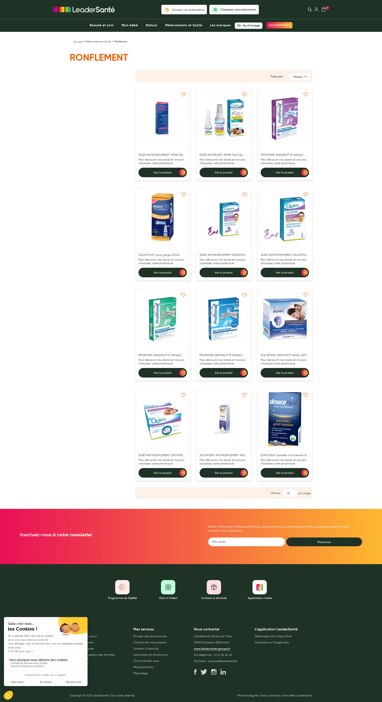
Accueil (78, 41)
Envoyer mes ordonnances (150, 636)
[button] (183, 94)
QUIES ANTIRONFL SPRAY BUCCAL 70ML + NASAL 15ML (221, 155)
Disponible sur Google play (272, 642)
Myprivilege (140, 673)
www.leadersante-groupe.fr (212, 648)
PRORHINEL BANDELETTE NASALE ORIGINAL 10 (221, 355)
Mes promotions (143, 667)
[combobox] (307, 9)
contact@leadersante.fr (222, 661)
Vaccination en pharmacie (150, 654)
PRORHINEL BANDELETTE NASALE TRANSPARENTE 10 (282, 155)
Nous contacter (271, 695)
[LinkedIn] (223, 672)
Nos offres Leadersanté (297, 695)
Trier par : (277, 76)
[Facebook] (195, 672)
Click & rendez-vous (146, 661)
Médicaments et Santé (98, 41)
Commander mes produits (149, 642)
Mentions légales (248, 695)
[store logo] (84, 9)
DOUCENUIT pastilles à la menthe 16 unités (284, 455)
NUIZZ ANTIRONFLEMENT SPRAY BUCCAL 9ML (162, 155)
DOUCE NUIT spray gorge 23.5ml (158, 255)
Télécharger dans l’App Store (273, 636)
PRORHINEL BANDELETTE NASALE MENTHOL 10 (159, 355)
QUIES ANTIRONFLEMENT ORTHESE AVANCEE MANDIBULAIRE (160, 455)
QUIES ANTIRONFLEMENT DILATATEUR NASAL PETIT (284, 255)
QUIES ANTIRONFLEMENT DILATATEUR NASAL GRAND (223, 255)
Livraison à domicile (145, 648)
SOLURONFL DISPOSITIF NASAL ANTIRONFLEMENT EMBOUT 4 (284, 355)
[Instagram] (213, 672)
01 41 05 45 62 (223, 655)
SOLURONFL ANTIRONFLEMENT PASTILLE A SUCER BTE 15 (223, 455)
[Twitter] (204, 672)
